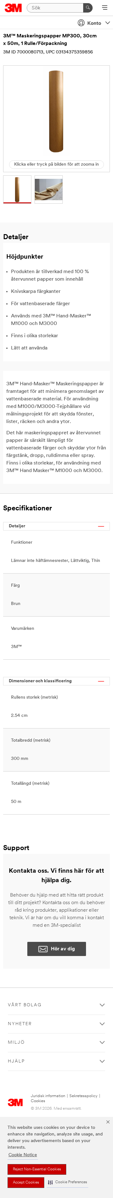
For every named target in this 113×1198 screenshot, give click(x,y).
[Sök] (88, 8)
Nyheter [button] (20, 1024)
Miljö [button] (16, 1042)
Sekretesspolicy (83, 1096)
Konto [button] (94, 23)
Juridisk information (48, 1096)
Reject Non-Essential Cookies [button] (37, 1169)
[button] (67, 1182)
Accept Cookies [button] (26, 1182)
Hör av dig (63, 949)
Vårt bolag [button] (25, 1005)
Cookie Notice (22, 1155)
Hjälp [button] (16, 1061)
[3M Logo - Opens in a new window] (13, 8)
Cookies (38, 1101)
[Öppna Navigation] (104, 8)
